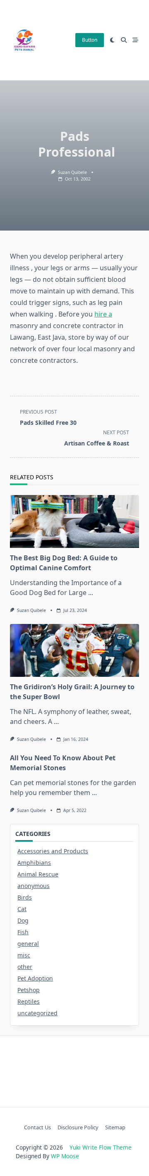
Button (89, 39)
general (28, 943)
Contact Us (37, 1128)
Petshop (28, 990)
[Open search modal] (124, 40)
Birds (24, 897)
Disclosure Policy (78, 1128)
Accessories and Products (52, 851)
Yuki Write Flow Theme (101, 1147)
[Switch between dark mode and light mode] (112, 40)
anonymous (33, 886)
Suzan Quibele (72, 172)
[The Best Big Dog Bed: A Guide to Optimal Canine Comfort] (74, 521)
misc (23, 955)
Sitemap (115, 1128)
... (90, 592)
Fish (23, 932)
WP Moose (65, 1156)
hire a (103, 314)
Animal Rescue (37, 874)
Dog (23, 920)
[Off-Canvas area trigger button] (135, 40)
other (24, 967)
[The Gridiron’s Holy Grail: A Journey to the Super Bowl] (74, 650)
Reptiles (28, 1001)
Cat (21, 909)
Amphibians (34, 863)
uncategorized (37, 1013)
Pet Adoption (35, 978)
